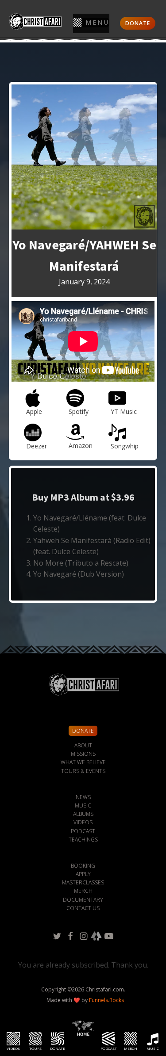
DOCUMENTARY (83, 899)
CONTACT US (83, 908)
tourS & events (83, 771)
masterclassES (83, 882)
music (83, 805)
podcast (83, 831)
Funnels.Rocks (106, 1000)
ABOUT (83, 745)
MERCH (83, 891)
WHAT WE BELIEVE (83, 762)
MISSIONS (83, 754)
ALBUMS (83, 814)
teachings (83, 839)
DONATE (137, 23)
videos (83, 822)
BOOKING (83, 865)
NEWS (83, 797)
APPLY (83, 874)
